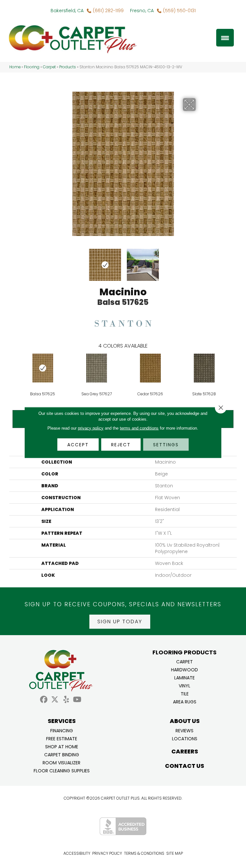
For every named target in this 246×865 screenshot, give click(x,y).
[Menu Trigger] (225, 37)
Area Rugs (184, 701)
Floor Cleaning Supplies (62, 770)
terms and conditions (139, 428)
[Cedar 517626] (150, 368)
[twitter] (55, 700)
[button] (119, 622)
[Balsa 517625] (43, 368)
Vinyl (184, 685)
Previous (46, 261)
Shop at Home (61, 746)
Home (14, 67)
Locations (184, 738)
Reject (121, 444)
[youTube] (77, 700)
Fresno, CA (142, 10)
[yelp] (66, 700)
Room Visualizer (61, 762)
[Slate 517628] (204, 368)
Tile (185, 693)
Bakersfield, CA (67, 10)
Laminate (184, 677)
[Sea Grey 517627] (96, 368)
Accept (78, 444)
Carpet (49, 67)
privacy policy (90, 428)
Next (200, 261)
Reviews (184, 730)
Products (67, 67)
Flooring (31, 67)
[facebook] (43, 700)
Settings (166, 444)
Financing (61, 730)
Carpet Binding (61, 754)
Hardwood (184, 669)
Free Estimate (61, 738)
